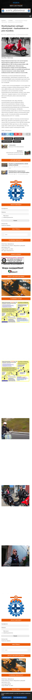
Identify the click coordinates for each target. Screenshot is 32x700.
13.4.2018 (11, 174)
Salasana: (3, 212)
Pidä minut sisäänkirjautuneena (8, 216)
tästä (2, 694)
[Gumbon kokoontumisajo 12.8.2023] (15, 312)
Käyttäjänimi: (4, 208)
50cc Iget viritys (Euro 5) (7, 250)
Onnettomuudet (7, 141)
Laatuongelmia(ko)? (6, 684)
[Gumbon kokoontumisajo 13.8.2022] (15, 371)
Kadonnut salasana (5, 225)
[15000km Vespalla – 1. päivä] (15, 555)
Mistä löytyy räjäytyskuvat (7, 244)
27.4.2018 (5, 34)
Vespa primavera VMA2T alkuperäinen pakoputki (13, 245)
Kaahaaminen (8, 138)
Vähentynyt (17, 141)
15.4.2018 (11, 166)
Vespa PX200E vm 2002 (7, 249)
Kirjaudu (15, 220)
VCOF (16, 174)
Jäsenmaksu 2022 (5, 247)
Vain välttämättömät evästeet (20, 697)
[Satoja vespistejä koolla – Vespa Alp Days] (15, 428)
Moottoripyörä (19, 138)
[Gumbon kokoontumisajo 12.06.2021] (15, 495)
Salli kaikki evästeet (7, 697)
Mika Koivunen (12, 34)
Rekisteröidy (4, 223)
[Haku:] (16, 234)
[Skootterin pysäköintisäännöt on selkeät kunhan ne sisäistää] (4, 165)
